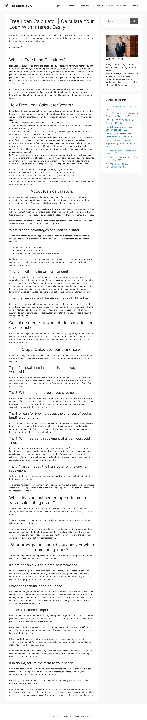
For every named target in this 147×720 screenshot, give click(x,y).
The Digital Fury (21, 5)
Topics (58, 6)
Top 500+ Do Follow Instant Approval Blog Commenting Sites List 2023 (121, 143)
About (135, 6)
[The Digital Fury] (6, 5)
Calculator (121, 6)
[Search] (134, 21)
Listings (71, 6)
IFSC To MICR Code (105, 6)
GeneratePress (88, 716)
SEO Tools (85, 6)
